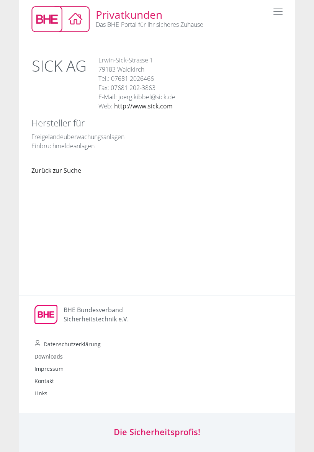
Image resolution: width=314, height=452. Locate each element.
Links (40, 393)
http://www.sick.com (143, 106)
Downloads (48, 356)
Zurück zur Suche (56, 170)
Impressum (49, 368)
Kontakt (44, 381)
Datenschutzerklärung (72, 344)
